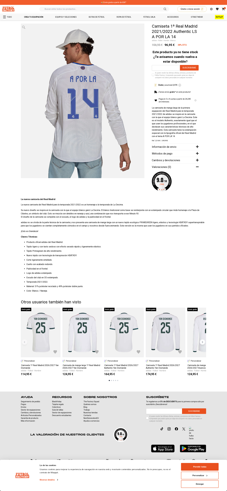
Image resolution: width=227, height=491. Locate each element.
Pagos (23, 404)
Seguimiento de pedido (30, 401)
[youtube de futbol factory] (191, 433)
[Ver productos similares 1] (109, 380)
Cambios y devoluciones (31, 413)
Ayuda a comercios (91, 421)
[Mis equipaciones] (211, 9)
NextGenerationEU (91, 418)
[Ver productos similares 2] (111, 380)
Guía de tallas (57, 410)
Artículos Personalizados (31, 415)
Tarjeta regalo (58, 404)
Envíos (23, 407)
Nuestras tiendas (91, 413)
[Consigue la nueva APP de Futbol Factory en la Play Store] (193, 448)
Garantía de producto (29, 418)
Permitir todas (199, 467)
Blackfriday (56, 401)
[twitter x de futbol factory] (184, 429)
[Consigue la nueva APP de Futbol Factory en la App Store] (163, 448)
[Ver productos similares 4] (115, 380)
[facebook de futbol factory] (176, 429)
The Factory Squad (91, 401)
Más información (28, 421)
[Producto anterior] (24, 342)
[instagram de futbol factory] (169, 429)
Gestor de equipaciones (30, 410)
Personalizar (198, 475)
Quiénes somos (90, 404)
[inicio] (8, 9)
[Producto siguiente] (202, 342)
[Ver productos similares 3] (113, 380)
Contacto (87, 415)
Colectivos (56, 407)
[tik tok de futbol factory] (162, 429)
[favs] (217, 9)
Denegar (200, 484)
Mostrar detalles (47, 480)
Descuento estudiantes (61, 415)
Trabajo (87, 410)
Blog (85, 407)
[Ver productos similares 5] (117, 380)
